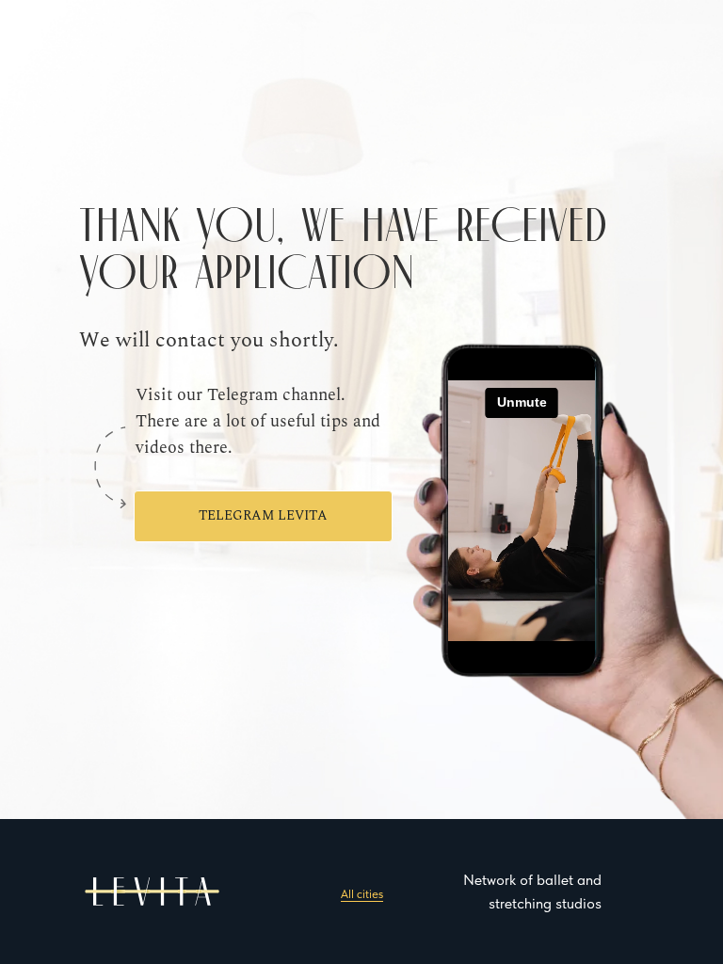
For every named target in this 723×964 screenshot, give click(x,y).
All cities (362, 894)
